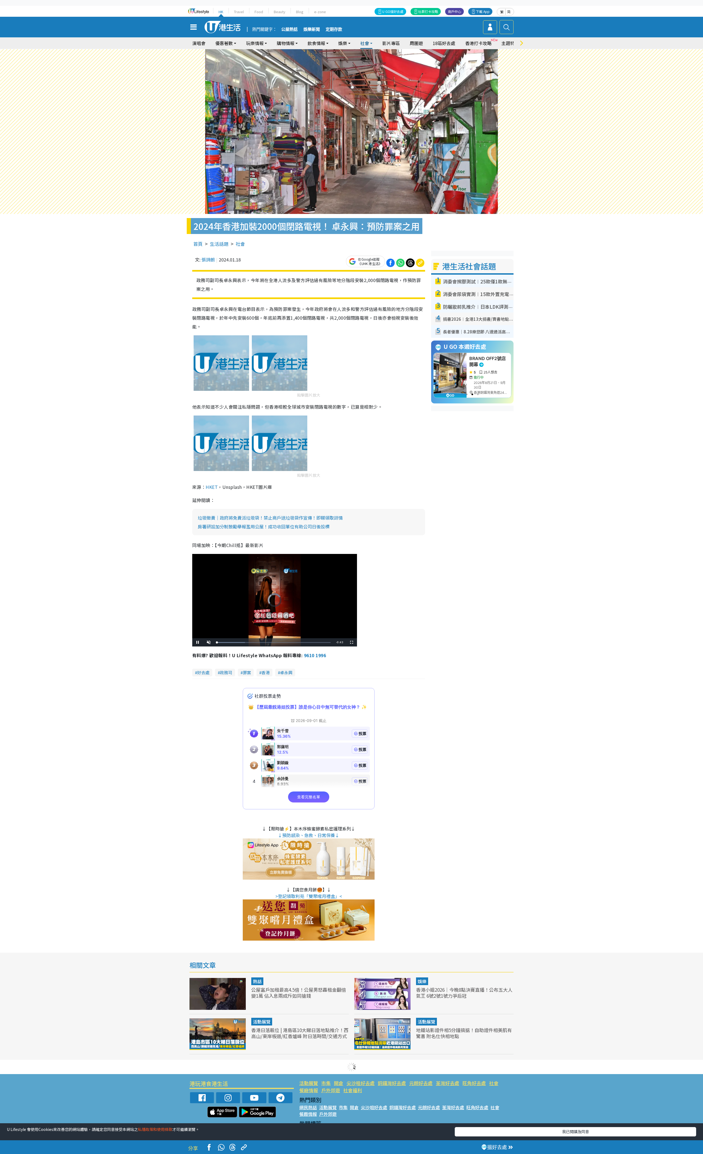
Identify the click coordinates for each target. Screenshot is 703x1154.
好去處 (203, 672)
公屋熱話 (289, 29)
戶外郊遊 (330, 1090)
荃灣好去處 (447, 1083)
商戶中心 (454, 11)
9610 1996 (315, 655)
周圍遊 (416, 43)
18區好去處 (444, 43)
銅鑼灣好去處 (392, 1083)
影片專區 (391, 43)
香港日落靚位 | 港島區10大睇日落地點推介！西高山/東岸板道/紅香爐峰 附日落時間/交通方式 (299, 1033)
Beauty (279, 11)
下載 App (483, 11)
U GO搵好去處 (392, 11)
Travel (239, 11)
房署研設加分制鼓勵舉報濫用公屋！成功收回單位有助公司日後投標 (264, 526)
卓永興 (286, 672)
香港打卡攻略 (478, 43)
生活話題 (219, 243)
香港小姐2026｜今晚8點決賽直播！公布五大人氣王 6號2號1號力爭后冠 (464, 992)
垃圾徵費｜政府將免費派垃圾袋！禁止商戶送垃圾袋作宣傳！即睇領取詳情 (270, 517)
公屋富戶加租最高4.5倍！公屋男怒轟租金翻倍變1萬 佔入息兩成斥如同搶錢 (298, 992)
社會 (240, 243)
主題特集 (510, 43)
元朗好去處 (421, 1083)
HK (221, 11)
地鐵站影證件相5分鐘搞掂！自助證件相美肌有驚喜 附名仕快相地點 (464, 1033)
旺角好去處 (474, 1083)
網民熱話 (308, 1107)
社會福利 (352, 1090)
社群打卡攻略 (428, 11)
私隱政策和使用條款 (155, 1129)
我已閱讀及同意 (575, 1131)
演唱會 (198, 43)
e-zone (320, 11)
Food (259, 11)
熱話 (257, 981)
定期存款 (334, 29)
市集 (326, 1083)
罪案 (247, 672)
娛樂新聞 (311, 29)
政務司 (226, 672)
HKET (212, 487)
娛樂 (422, 981)
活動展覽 (261, 1021)
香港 (265, 672)
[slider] (274, 642)
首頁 (198, 243)
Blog (299, 11)
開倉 (338, 1083)
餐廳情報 (308, 1090)
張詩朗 (208, 259)
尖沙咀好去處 (361, 1083)
